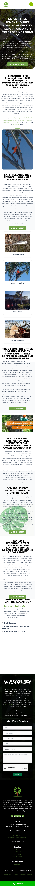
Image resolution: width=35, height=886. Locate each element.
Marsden (22, 120)
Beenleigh (16, 124)
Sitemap (29, 874)
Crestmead (16, 122)
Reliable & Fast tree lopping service (16, 627)
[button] (17, 64)
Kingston (20, 118)
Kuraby (3, 122)
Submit (17, 774)
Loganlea (6, 120)
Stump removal (17, 341)
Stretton (9, 122)
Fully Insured (10, 623)
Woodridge (13, 118)
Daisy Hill (28, 120)
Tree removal (17, 255)
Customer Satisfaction (14, 631)
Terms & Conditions (19, 874)
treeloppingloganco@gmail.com (17, 837)
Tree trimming (17, 283)
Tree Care (17, 854)
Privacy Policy (7, 874)
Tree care (17, 312)
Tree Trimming (17, 852)
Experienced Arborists (14, 606)
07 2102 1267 (9, 704)
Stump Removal (17, 856)
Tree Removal (17, 850)
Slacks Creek (28, 118)
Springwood (14, 120)
